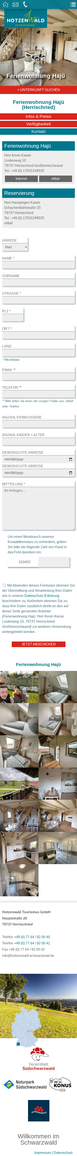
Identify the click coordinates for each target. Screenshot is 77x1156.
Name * (8, 258)
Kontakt (38, 131)
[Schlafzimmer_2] (19, 765)
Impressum (42, 1152)
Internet (21, 179)
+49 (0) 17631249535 (27, 171)
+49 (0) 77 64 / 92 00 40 (32, 937)
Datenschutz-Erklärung (41, 596)
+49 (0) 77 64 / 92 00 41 (32, 943)
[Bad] (57, 861)
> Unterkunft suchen (38, 90)
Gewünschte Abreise (22, 466)
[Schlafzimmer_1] (19, 732)
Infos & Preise (38, 116)
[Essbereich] (19, 829)
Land (7, 346)
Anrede (9, 240)
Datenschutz (63, 1152)
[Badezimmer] (19, 893)
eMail (55, 179)
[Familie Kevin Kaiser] (19, 700)
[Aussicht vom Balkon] (19, 797)
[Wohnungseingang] (57, 765)
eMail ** (9, 370)
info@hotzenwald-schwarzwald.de (28, 955)
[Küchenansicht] (19, 861)
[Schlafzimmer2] (57, 732)
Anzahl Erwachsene (22, 417)
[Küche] (57, 797)
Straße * (11, 293)
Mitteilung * (13, 484)
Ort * (7, 329)
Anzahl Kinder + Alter (23, 435)
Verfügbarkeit (38, 124)
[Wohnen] (57, 829)
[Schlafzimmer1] (57, 700)
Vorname (11, 276)
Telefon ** (12, 387)
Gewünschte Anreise (22, 452)
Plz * (6, 311)
